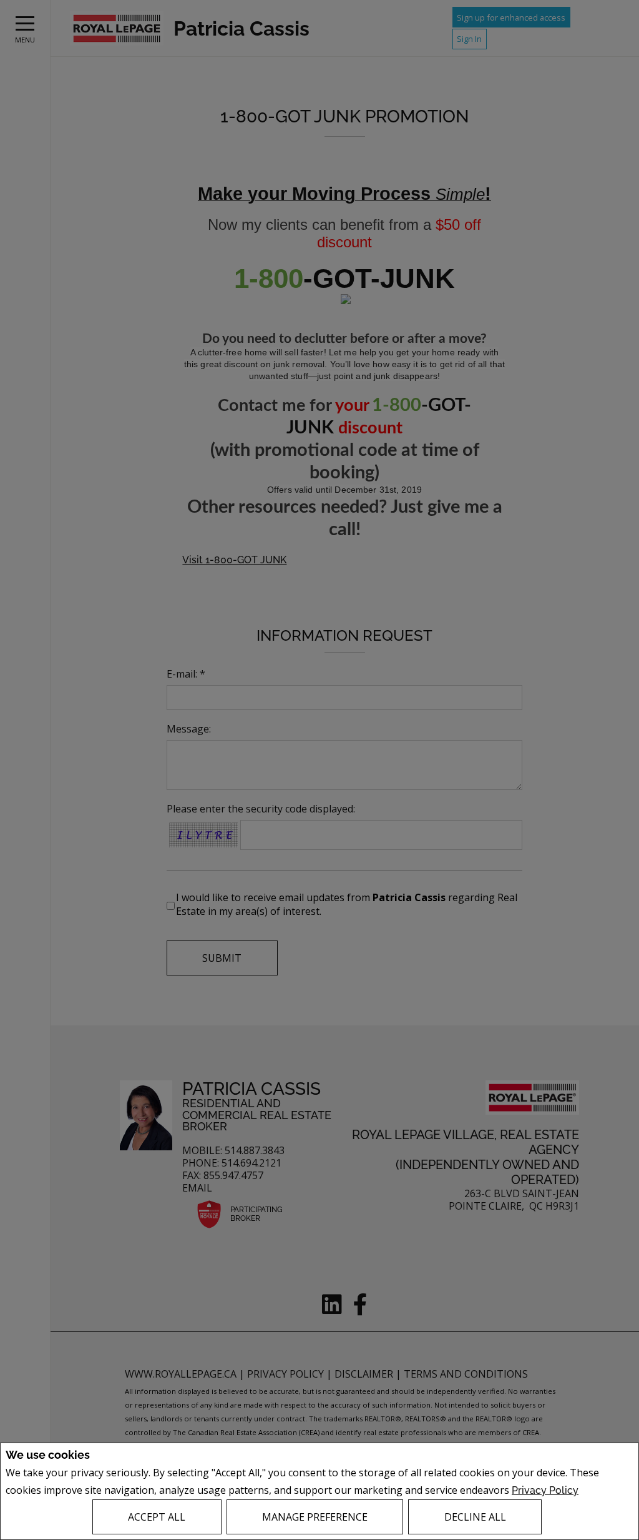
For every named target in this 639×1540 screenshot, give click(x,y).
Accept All (156, 1517)
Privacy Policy (545, 1490)
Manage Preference (315, 1517)
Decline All (475, 1517)
